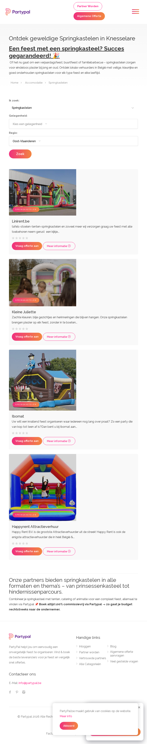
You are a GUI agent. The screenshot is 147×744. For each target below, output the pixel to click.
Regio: (13, 132)
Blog (113, 646)
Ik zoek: (14, 100)
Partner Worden (87, 6)
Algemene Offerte (89, 16)
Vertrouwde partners (92, 658)
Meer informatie (57, 246)
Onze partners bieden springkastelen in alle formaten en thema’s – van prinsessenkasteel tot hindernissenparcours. (69, 586)
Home (14, 82)
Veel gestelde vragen (124, 661)
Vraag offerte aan (27, 246)
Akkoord (68, 725)
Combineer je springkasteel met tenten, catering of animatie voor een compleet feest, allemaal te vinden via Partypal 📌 (73, 604)
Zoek (20, 154)
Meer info (66, 716)
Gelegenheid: (18, 115)
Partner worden (89, 652)
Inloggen (85, 646)
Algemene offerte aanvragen (121, 653)
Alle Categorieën (90, 664)
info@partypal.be (30, 683)
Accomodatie (33, 82)
